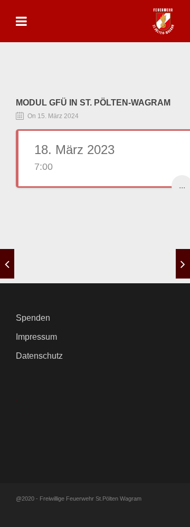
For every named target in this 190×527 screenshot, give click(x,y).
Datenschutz (39, 355)
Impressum (36, 336)
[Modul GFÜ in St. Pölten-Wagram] (7, 264)
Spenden (33, 317)
